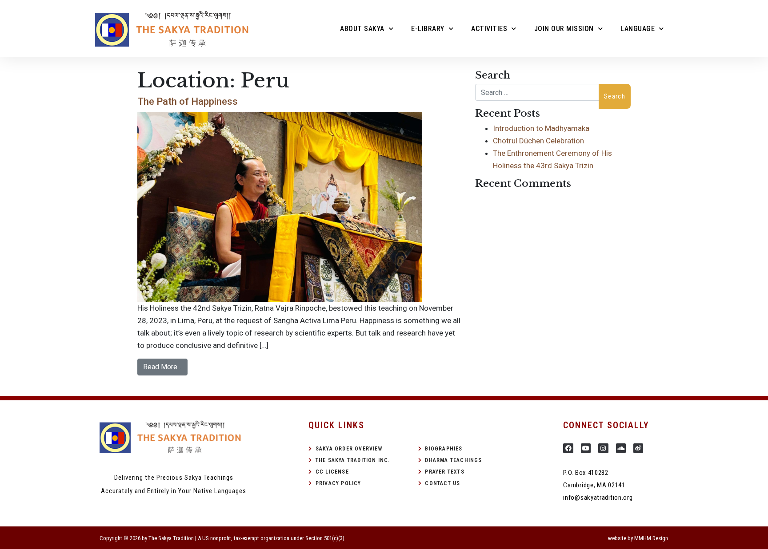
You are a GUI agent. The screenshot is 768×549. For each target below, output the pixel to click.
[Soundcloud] (621, 448)
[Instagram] (603, 448)
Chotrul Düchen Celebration (538, 140)
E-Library (427, 28)
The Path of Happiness (187, 101)
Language (637, 28)
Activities (489, 28)
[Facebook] (568, 448)
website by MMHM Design (638, 538)
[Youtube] (586, 448)
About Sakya (362, 28)
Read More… (162, 367)
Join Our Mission (564, 28)
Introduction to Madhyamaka (541, 128)
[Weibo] (638, 448)
